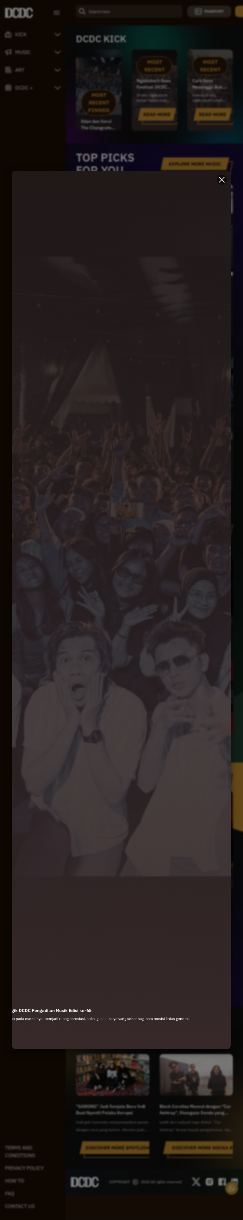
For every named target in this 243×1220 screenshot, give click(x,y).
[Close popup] (222, 180)
